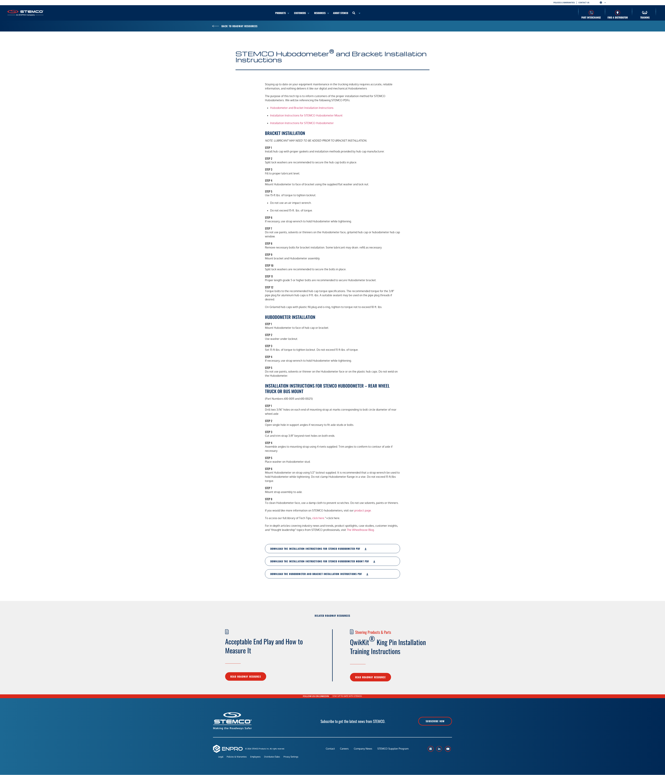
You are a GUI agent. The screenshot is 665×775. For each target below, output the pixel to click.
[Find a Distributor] (618, 13)
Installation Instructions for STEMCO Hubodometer (302, 123)
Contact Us (583, 3)
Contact (330, 748)
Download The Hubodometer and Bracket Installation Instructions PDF (316, 574)
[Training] (645, 13)
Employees (255, 756)
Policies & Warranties (564, 3)
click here (318, 518)
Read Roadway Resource (245, 676)
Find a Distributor (618, 17)
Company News (363, 748)
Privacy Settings (290, 756)
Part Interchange (591, 17)
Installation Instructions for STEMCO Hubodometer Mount (306, 115)
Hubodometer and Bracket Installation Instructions (301, 108)
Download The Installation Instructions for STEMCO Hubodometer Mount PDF (320, 561)
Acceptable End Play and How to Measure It (264, 645)
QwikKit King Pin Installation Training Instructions (388, 644)
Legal (220, 756)
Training (645, 17)
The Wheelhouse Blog (360, 530)
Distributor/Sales (272, 756)
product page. (363, 510)
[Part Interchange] (591, 13)
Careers (344, 748)
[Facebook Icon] (430, 749)
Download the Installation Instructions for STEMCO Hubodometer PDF (315, 548)
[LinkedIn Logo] (439, 749)
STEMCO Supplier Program (393, 748)
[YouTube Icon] (448, 749)
